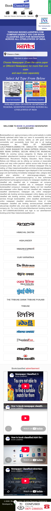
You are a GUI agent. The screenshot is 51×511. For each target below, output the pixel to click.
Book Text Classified (13, 100)
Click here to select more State (25, 58)
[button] (49, 7)
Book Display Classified (36, 100)
